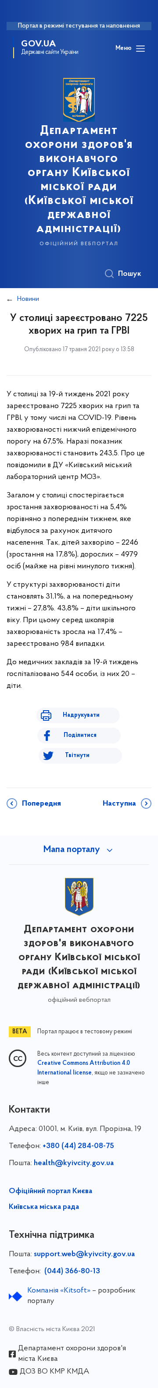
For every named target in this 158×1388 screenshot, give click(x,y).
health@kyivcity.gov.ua (74, 1163)
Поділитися (80, 735)
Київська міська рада (44, 1207)
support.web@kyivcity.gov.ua (84, 1254)
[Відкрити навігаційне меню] (140, 48)
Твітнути (77, 755)
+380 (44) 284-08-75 (78, 1146)
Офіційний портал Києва (50, 1191)
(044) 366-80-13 (71, 1271)
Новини (28, 299)
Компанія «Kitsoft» (58, 1291)
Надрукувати (81, 715)
